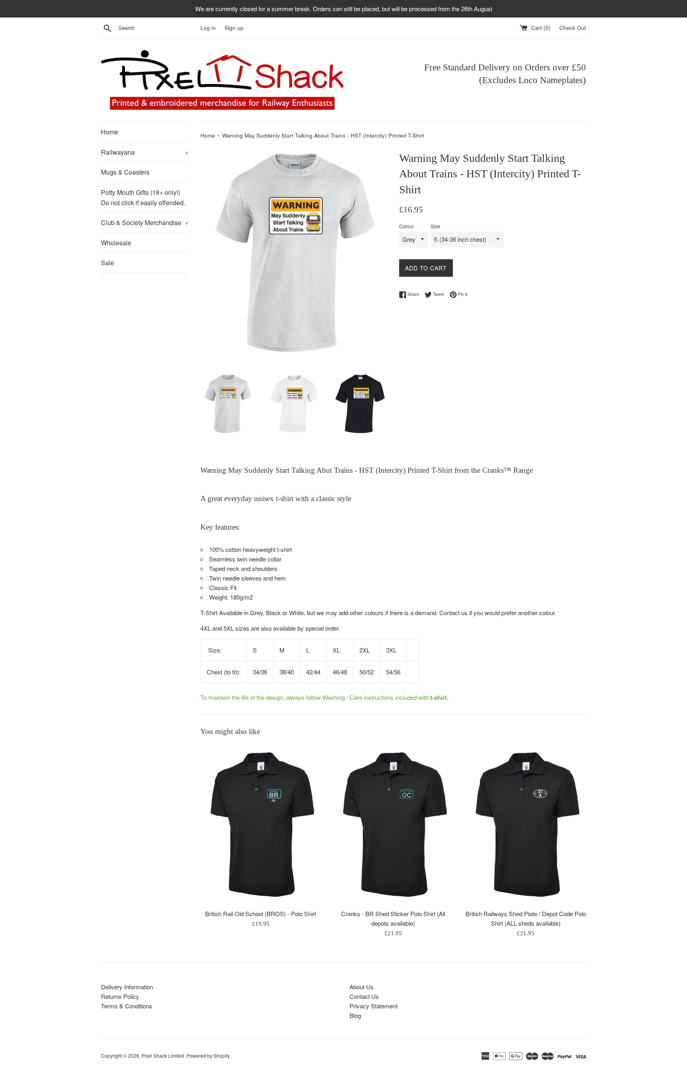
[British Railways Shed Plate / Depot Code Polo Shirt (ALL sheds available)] (526, 824)
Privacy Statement (373, 1006)
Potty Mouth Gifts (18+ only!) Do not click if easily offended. (143, 197)
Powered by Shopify (208, 1055)
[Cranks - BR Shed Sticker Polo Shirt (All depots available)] (393, 824)
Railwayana (144, 152)
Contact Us (364, 996)
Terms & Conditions (126, 1006)
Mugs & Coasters (125, 172)
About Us (361, 987)
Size (435, 226)
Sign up (234, 27)
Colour (406, 226)
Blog (355, 1015)
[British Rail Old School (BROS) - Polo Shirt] (260, 824)
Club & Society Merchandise (144, 222)
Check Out (572, 27)
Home (109, 131)
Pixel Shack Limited (163, 1055)
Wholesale (116, 242)
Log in (208, 27)
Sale (107, 262)
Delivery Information (127, 987)
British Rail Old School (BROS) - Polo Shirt (260, 914)
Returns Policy (120, 996)
